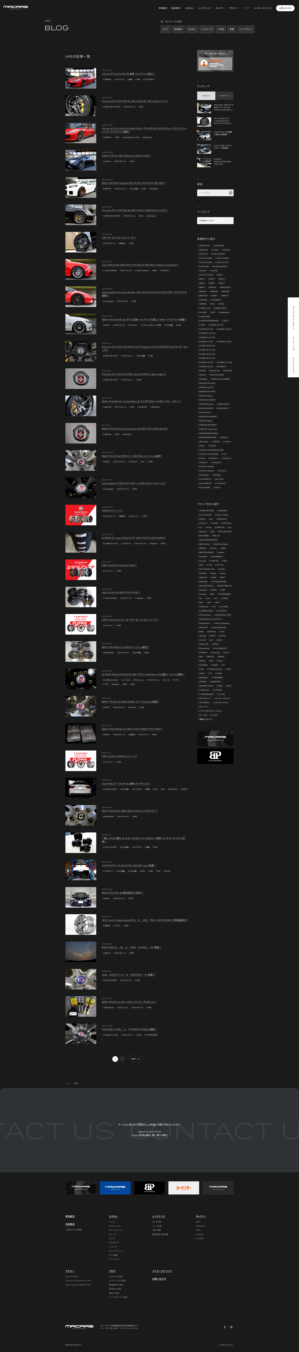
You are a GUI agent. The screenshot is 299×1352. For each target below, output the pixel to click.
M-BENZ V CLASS (206, 367)
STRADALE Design (215, 669)
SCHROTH (204, 665)
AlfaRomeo (204, 250)
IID (216, 598)
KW (163, 789)
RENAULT (225, 437)
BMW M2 (108, 189)
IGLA (208, 598)
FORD (221, 304)
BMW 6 (212, 283)
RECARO (211, 657)
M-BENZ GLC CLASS (207, 350)
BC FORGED (204, 536)
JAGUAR (203, 312)
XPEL (229, 686)
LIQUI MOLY (222, 611)
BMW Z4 (108, 953)
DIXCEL (222, 569)
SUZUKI (227, 442)
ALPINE (215, 523)
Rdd (133, 684)
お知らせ (122, 243)
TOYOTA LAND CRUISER (209, 454)
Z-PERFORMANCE (207, 694)
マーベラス (203, 715)
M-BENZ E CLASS (206, 342)
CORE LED (214, 561)
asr (230, 527)
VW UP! (218, 487)
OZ (212, 640)
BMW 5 (107, 707)
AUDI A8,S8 (204, 266)
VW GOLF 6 (227, 458)
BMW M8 (108, 407)
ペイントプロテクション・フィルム (210, 711)
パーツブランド (246, 29)
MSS (222, 632)
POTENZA (154, 189)
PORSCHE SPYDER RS (208, 425)
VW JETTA (222, 471)
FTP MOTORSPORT (219, 582)
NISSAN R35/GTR (217, 375)
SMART (215, 665)
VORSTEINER (218, 678)
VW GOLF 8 (217, 462)
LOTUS (202, 325)
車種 (232, 29)
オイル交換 (169, 325)
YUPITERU (218, 690)
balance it (203, 532)
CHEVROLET (216, 300)
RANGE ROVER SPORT (208, 437)
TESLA (202, 446)
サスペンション (123, 301)
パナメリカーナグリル (221, 703)
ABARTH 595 (205, 246)
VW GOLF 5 (109, 871)
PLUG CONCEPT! (220, 648)
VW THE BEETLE (206, 483)
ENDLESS (203, 577)
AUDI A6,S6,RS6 (206, 262)
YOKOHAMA (204, 690)
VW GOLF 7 (204, 462)
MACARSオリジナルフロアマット (211, 619)
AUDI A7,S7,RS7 (222, 262)
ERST (223, 577)
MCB (201, 632)
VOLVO (202, 458)
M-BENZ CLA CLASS (207, 333)
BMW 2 (202, 279)
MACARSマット (205, 623)
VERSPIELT (204, 678)
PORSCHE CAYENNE (207, 400)
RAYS (227, 653)
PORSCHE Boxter (206, 396)
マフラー (177, 680)
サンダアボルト (149, 79)
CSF (201, 565)
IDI (201, 598)
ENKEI (214, 577)
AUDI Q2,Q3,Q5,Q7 (220, 266)
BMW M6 (214, 291)
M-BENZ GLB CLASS (207, 346)
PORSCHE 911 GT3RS (112, 107)
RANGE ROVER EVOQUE (209, 433)
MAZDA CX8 (215, 371)
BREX (224, 548)
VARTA (219, 673)
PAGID (219, 640)
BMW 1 (220, 275)
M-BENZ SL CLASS (225, 362)
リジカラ (214, 715)
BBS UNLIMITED (225, 532)
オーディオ (126, 680)
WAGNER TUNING (206, 686)
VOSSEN (203, 682)
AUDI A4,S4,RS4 (111, 847)
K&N (201, 602)
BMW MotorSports (221, 544)
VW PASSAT (204, 475)
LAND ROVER (205, 317)
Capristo (221, 552)
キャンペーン (134, 516)
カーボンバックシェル (223, 698)
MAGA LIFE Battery (222, 623)
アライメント (133, 325)
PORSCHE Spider (206, 421)
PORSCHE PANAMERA (208, 417)
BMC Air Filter (205, 544)
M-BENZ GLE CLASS (207, 354)
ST (224, 665)
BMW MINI (204, 296)
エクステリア (127, 543)
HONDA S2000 (220, 308)
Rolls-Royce (204, 442)
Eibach (213, 573)
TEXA (229, 669)
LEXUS (225, 321)
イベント (117, 926)
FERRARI (108, 79)
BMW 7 (222, 283)
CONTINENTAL (217, 557)
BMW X (107, 462)
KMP (217, 602)
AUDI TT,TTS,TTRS (206, 275)
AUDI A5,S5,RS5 (111, 270)
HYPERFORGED (152, 1035)
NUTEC (184, 789)
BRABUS (203, 548)
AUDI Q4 (203, 271)
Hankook (154, 543)
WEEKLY (206, 96)
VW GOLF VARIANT (207, 471)
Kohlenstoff (204, 607)
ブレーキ (166, 680)
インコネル (221, 694)
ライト (106, 684)
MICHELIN (148, 137)
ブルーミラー (204, 707)
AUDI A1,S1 (204, 254)
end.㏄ (223, 573)
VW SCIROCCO (205, 479)
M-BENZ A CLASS (216, 325)
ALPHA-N (203, 523)
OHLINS (203, 640)
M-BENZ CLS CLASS (207, 337)
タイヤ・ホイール (130, 107)
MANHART (143, 407)
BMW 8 (202, 287)
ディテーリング (293, 344)
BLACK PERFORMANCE (209, 540)
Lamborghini (109, 301)
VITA (224, 454)
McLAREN (228, 371)
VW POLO (217, 475)
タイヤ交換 (134, 189)
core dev (203, 561)
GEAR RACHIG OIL (207, 586)
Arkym (209, 527)
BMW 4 (107, 325)
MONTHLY (224, 96)
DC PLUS (220, 565)
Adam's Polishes (143, 270)
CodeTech (203, 557)
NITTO (213, 636)
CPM (143, 871)
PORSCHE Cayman (207, 404)
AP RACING (226, 523)
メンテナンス (120, 79)
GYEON (214, 590)
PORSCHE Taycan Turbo (208, 429)
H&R (223, 590)
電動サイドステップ (206, 719)
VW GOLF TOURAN (207, 467)
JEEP (213, 312)
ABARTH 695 (219, 246)
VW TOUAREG (205, 487)
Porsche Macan (205, 412)
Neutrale (203, 636)
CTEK (210, 565)
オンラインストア (293, 365)
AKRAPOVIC (222, 519)
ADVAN (202, 519)
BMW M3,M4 (109, 653)
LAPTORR (224, 607)
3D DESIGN (223, 511)
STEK (202, 669)
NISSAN (203, 375)
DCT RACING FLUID (207, 569)
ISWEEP (225, 598)
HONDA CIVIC (205, 308)
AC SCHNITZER (205, 515)
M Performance (205, 615)
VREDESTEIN (216, 682)
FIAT (213, 304)
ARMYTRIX (220, 527)
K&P (209, 602)
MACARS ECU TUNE (131, 137)
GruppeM (203, 590)
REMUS (202, 661)
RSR (211, 661)
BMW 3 (107, 898)
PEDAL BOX (204, 644)
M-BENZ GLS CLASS (207, 358)
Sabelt (220, 661)
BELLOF (217, 536)
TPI (211, 673)
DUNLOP (203, 573)
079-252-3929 (111, 1328)
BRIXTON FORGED (207, 552)
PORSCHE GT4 (223, 404)
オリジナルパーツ (205, 698)
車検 (130, 79)
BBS (213, 532)
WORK (220, 686)
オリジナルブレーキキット (293, 318)
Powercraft (216, 653)
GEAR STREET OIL (225, 586)
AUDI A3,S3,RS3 (111, 598)
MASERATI (222, 367)
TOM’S (202, 673)
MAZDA (203, 371)
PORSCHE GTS (223, 408)
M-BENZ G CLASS (111, 680)
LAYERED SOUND (206, 611)
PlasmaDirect (204, 648)
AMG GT (108, 161)
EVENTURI (204, 582)
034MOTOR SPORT (207, 511)
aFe (211, 519)
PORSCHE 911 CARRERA (221, 379)
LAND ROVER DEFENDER (209, 321)
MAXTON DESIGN (219, 627)
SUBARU (216, 442)
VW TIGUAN (221, 483)
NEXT (133, 1059)
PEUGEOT (203, 379)
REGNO (221, 657)
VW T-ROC (220, 479)
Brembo (116, 684)
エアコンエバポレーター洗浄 (151, 325)
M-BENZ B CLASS (111, 543)
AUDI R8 (214, 271)
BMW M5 (203, 291)
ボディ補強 (121, 871)
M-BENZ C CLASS (224, 329)
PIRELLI (216, 644)
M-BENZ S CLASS (206, 362)
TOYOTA (213, 446)
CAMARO (203, 300)
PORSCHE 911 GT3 (111, 356)
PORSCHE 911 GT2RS (112, 216)
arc (143, 462)
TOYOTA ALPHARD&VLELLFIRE (211, 450)
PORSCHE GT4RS (206, 408)
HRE (138, 79)
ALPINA (216, 250)
